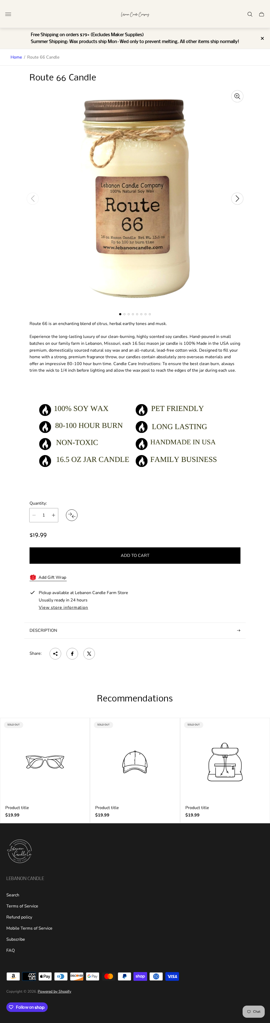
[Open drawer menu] (8, 14)
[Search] (250, 14)
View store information (63, 607)
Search (12, 895)
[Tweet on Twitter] (89, 653)
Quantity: (38, 503)
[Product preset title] (45, 762)
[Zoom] (237, 96)
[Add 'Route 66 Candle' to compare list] (72, 515)
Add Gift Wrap (52, 577)
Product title (17, 807)
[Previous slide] (32, 198)
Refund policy (19, 917)
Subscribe (15, 939)
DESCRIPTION (43, 630)
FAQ (10, 950)
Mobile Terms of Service (29, 928)
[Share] (55, 653)
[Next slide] (237, 198)
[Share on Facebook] (72, 653)
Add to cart (135, 555)
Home (16, 57)
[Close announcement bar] (262, 38)
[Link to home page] (19, 852)
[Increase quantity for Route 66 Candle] (53, 515)
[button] (120, 314)
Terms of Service (22, 906)
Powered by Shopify (54, 991)
